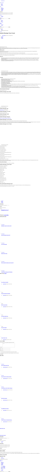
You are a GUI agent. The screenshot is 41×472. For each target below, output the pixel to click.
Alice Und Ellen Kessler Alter (5, 365)
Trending (2, 5)
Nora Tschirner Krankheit (4, 282)
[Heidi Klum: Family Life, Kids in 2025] (21, 221)
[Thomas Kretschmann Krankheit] (21, 288)
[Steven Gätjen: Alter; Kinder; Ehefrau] (21, 371)
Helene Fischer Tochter (4, 253)
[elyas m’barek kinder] (21, 239)
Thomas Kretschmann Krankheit (5, 293)
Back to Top (1, 460)
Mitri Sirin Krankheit (4, 398)
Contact (2, 457)
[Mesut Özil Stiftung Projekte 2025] (21, 230)
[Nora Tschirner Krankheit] (21, 278)
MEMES (2, 464)
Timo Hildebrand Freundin (5, 408)
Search (9, 18)
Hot (1, 21)
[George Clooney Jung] (21, 333)
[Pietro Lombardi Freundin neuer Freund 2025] (21, 258)
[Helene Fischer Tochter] (21, 248)
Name (1, 348)
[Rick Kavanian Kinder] (21, 299)
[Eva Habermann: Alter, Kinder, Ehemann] (21, 382)
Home (2, 7)
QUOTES (2, 9)
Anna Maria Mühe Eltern (4, 316)
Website (1, 350)
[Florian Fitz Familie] (21, 322)
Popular (2, 4)
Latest (1, 20)
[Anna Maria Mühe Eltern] (21, 311)
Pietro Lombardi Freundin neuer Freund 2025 (7, 262)
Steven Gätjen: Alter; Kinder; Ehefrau (6, 376)
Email (1, 349)
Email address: (1, 205)
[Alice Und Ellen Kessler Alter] (21, 360)
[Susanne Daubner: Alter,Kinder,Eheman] (21, 414)
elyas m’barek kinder (4, 244)
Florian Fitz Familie (4, 327)
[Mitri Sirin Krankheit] (21, 394)
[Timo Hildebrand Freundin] (21, 404)
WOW (2, 10)
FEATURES (2, 8)
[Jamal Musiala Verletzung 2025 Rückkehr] (21, 267)
